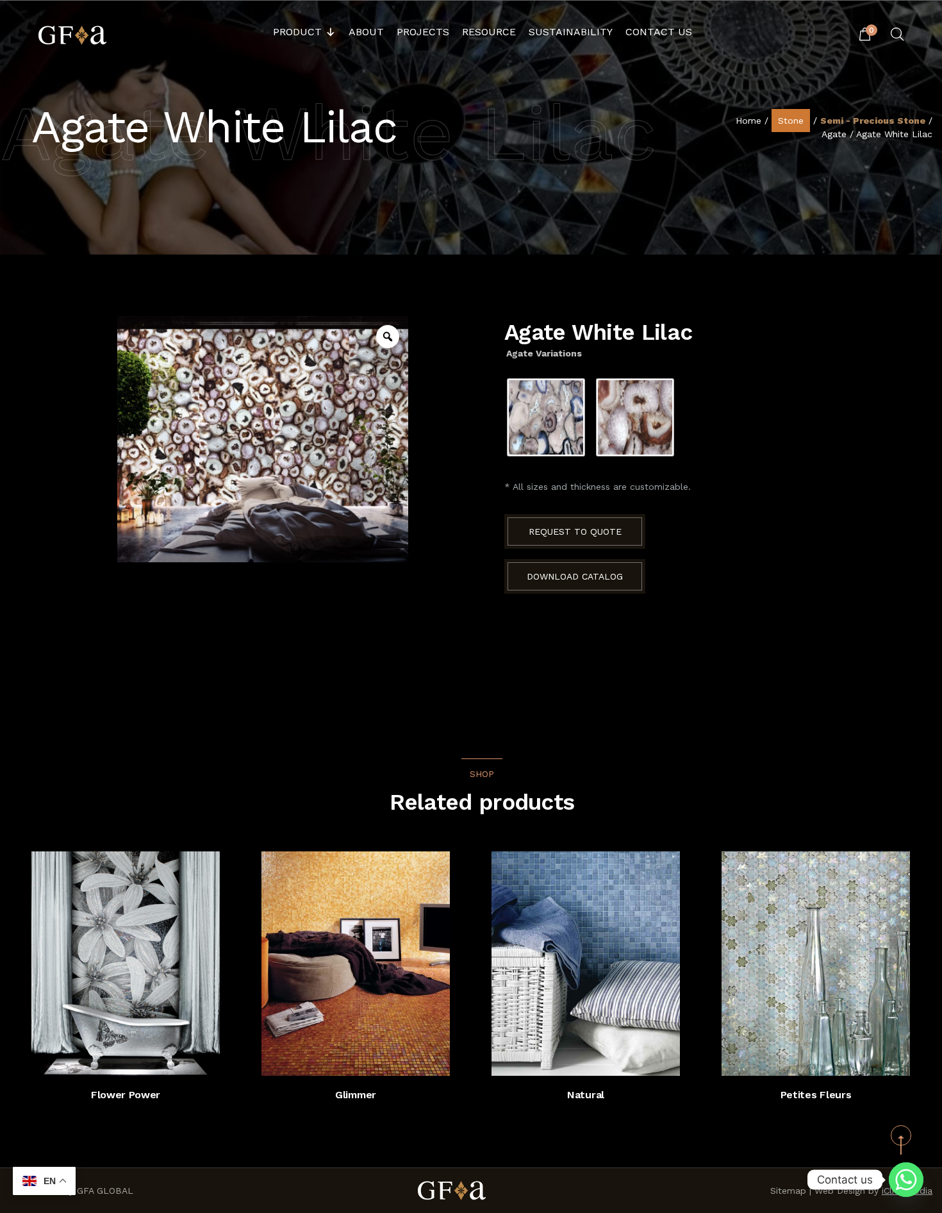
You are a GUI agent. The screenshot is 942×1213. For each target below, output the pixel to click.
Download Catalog (575, 576)
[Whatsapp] (906, 1179)
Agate (834, 134)
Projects (423, 32)
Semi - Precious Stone (872, 120)
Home (748, 120)
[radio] (546, 417)
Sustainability (571, 32)
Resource (489, 32)
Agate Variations (544, 353)
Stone (791, 120)
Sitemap (788, 1190)
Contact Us (658, 32)
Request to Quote (575, 531)
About (366, 32)
